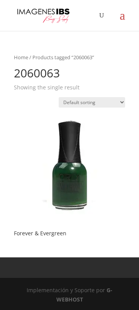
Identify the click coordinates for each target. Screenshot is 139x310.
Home (21, 57)
